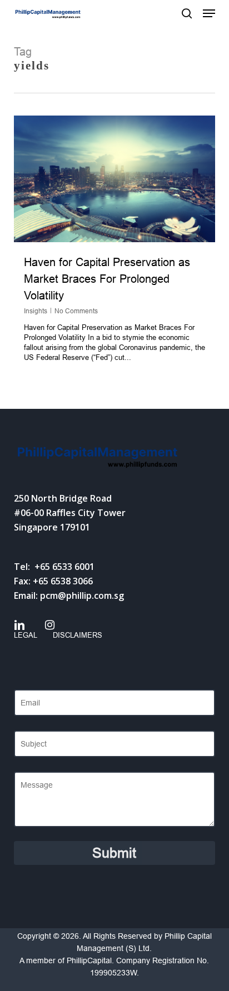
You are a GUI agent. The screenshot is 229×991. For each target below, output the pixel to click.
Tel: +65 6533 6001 (54, 566)
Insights (35, 311)
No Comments (76, 311)
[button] (209, 13)
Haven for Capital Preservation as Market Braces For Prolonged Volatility (107, 279)
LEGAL (25, 635)
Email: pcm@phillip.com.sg (69, 595)
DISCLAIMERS (77, 635)
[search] (186, 13)
